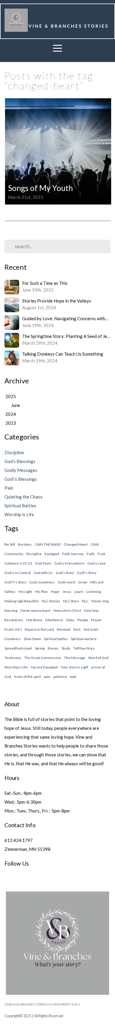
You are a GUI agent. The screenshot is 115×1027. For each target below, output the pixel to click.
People (82, 620)
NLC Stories (51, 601)
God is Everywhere (69, 563)
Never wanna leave (35, 610)
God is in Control (17, 572)
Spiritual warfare (83, 639)
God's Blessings (19, 461)
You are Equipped (44, 667)
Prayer (96, 620)
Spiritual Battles (20, 505)
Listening (93, 591)
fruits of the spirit (27, 676)
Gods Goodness (42, 582)
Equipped (52, 554)
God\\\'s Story (15, 582)
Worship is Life (19, 514)
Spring (40, 648)
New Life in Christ (67, 610)
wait (73, 676)
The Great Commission (42, 657)
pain (47, 676)
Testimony (12, 657)
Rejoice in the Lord (39, 629)
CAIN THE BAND (48, 544)
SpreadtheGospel (18, 648)
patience (60, 676)
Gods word (66, 582)
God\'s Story (86, 572)
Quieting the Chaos (23, 496)
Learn (78, 591)
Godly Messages (20, 470)
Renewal (63, 629)
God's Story (65, 572)
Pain (8, 487)
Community (13, 554)
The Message (74, 657)
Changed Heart (76, 544)
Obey (70, 620)
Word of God (98, 657)
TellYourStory (84, 648)
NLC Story (71, 601)
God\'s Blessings (20, 479)
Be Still (9, 544)
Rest (76, 629)
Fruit (101, 554)
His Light (25, 591)
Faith (91, 554)
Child (95, 544)
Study (66, 648)
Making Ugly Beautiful (21, 601)
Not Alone (34, 620)
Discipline (14, 452)
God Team (43, 563)
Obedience (54, 620)
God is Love (96, 563)
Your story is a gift (74, 667)
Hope (55, 591)
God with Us (43, 572)
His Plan (41, 591)
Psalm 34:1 (13, 629)
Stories (53, 648)
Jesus (66, 591)
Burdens (25, 544)
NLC (85, 601)
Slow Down (32, 639)
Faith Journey (73, 554)
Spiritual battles (56, 639)
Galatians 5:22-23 (18, 563)
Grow (82, 582)
